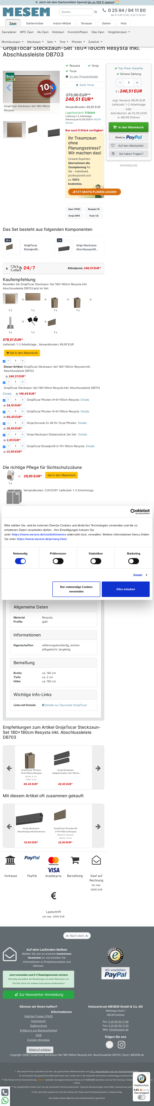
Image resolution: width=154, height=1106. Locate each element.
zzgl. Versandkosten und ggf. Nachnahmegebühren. (114, 1071)
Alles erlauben (125, 589)
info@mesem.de (118, 1029)
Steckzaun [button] (34, 42)
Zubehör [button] (94, 42)
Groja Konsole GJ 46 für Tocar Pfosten (51, 423)
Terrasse (86, 23)
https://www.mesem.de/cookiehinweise (39, 534)
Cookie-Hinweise (38, 1040)
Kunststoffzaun (78, 32)
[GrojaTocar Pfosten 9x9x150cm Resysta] (55, 300)
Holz (124, 23)
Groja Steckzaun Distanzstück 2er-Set (51, 434)
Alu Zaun (43, 32)
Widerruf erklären (40, 1049)
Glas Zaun (97, 32)
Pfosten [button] (77, 42)
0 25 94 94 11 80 (118, 1021)
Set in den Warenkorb (23, 353)
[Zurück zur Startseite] (26, 11)
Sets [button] (50, 42)
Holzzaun (58, 32)
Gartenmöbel (34, 23)
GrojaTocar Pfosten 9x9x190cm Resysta (53, 411)
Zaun (12, 23)
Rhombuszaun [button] (11, 42)
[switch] (58, 561)
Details (138, 575)
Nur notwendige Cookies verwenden (76, 589)
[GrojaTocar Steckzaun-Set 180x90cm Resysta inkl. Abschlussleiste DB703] (32, 296)
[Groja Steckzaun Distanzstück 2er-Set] (32, 320)
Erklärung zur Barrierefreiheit (38, 1030)
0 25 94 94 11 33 (118, 1025)
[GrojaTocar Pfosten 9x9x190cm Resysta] (77, 300)
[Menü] (148, 1074)
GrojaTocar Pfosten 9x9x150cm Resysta (53, 399)
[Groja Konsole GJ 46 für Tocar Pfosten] (10, 322)
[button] (54, 88)
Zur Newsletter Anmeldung (40, 994)
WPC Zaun (27, 32)
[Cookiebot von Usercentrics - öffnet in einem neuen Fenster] (133, 511)
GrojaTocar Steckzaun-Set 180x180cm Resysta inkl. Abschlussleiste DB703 (47, 369)
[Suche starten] (95, 12)
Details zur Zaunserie (66, 705)
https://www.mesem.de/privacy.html (42, 539)
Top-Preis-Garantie (130, 68)
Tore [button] (63, 42)
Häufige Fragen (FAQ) (38, 1016)
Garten (106, 23)
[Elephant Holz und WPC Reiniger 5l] (10, 475)
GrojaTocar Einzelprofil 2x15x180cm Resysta (55, 446)
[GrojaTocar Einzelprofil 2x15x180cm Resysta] (55, 322)
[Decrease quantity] (120, 82)
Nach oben (77, 935)
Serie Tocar (86, 85)
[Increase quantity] (137, 82)
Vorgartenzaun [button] (118, 32)
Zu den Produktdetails (83, 76)
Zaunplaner (9, 32)
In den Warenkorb (131, 127)
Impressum (38, 1021)
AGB (39, 1035)
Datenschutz (38, 1025)
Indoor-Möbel (62, 23)
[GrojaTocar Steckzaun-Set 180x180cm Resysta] (31, 92)
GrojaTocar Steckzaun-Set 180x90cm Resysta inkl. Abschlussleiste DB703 (52, 388)
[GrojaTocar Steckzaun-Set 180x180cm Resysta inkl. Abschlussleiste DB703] (10, 298)
